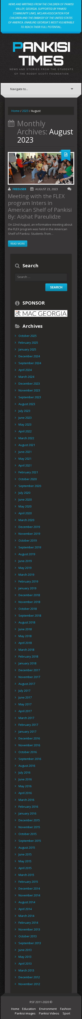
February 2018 (28, 656)
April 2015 (25, 868)
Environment (48, 1009)
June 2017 (25, 697)
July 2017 (24, 691)
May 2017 (24, 704)
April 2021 (25, 465)
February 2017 (28, 725)
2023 (25, 111)
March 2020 (26, 520)
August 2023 (26, 404)
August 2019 (26, 554)
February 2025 (28, 343)
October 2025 (27, 336)
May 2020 (24, 506)
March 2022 (26, 438)
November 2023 (29, 390)
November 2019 (29, 534)
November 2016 (29, 745)
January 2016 (27, 813)
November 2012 (29, 984)
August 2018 (26, 622)
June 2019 (25, 561)
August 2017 (26, 684)
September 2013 (29, 943)
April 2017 (25, 711)
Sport (66, 1013)
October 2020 (27, 479)
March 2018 (26, 650)
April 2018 (25, 643)
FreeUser (19, 189)
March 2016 (26, 800)
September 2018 (29, 615)
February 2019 (28, 581)
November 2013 (29, 929)
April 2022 (25, 431)
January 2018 (27, 663)
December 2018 (29, 595)
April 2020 (25, 513)
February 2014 (28, 923)
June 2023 (25, 418)
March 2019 (26, 575)
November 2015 (29, 827)
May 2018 (24, 636)
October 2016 (27, 752)
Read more (17, 243)
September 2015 (29, 841)
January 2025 (27, 349)
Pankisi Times (41, 53)
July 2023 (24, 411)
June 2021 (25, 452)
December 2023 (29, 383)
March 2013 (26, 970)
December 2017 (29, 670)
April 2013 (25, 963)
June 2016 (25, 779)
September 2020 (29, 486)
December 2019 (29, 527)
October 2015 (27, 834)
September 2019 (29, 547)
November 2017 (29, 677)
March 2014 (26, 916)
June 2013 (25, 950)
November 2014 (29, 895)
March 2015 (26, 875)
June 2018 (25, 629)
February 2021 (28, 472)
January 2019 (27, 588)
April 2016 (25, 793)
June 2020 (25, 499)
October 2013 (27, 936)
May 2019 (24, 568)
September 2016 (29, 759)
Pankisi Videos (49, 1013)
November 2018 (29, 602)
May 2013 (24, 957)
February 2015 (28, 882)
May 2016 (24, 786)
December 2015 (29, 820)
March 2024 (26, 377)
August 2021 (26, 445)
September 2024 (29, 363)
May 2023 (24, 424)
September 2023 (29, 397)
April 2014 (25, 909)
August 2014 (26, 902)
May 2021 (24, 459)
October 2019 (27, 540)
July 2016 (24, 772)
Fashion (65, 1009)
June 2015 (25, 854)
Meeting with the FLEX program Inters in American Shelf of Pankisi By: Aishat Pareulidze (40, 206)
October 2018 (27, 609)
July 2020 (24, 493)
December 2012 (29, 977)
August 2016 (26, 766)
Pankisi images (25, 1013)
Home (15, 111)
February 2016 (28, 807)
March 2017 (26, 718)
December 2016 (29, 738)
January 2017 (27, 731)
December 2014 (29, 888)
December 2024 (29, 356)
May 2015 (24, 861)
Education (29, 1009)
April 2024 (25, 370)
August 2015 (26, 847)
